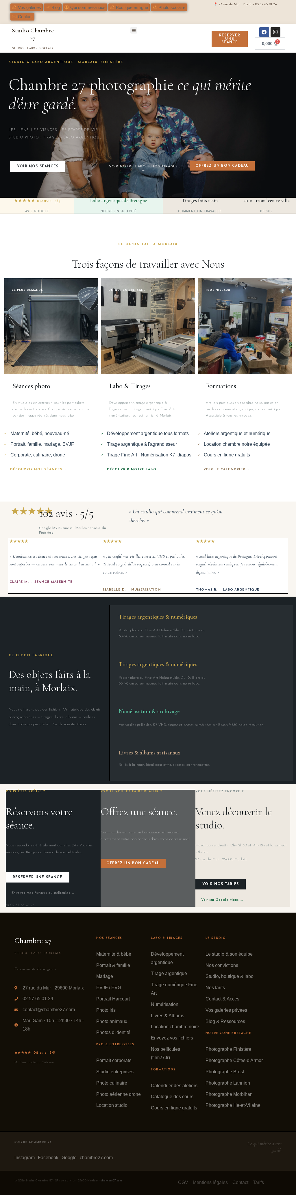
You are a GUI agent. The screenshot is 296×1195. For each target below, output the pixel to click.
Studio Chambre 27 (33, 34)
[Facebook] (264, 32)
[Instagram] (275, 32)
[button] (53, 7)
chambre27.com (111, 1180)
